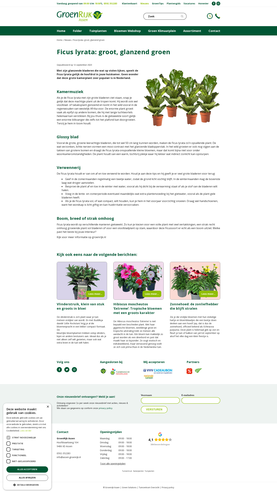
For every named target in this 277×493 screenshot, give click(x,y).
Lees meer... (95, 293)
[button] (27, 485)
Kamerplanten (138, 471)
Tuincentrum (127, 471)
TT (66, 369)
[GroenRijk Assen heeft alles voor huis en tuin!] (80, 16)
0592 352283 (110, 3)
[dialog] (27, 446)
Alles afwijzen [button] (27, 477)
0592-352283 (63, 453)
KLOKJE (210, 16)
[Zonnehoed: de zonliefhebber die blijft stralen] (195, 281)
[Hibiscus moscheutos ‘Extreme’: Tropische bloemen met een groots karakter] (138, 281)
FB (59, 369)
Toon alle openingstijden (113, 463)
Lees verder (25, 430)
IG (74, 369)
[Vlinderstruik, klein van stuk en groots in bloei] (82, 281)
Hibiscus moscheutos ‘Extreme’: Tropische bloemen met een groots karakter (137, 308)
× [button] (47, 407)
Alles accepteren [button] (27, 469)
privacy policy (105, 408)
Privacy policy (168, 487)
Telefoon (217, 16)
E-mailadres (187, 395)
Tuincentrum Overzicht (149, 487)
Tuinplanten (149, 471)
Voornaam (146, 395)
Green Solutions (129, 487)
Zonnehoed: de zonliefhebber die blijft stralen (194, 306)
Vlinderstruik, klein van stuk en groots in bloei (80, 306)
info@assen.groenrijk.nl (69, 457)
